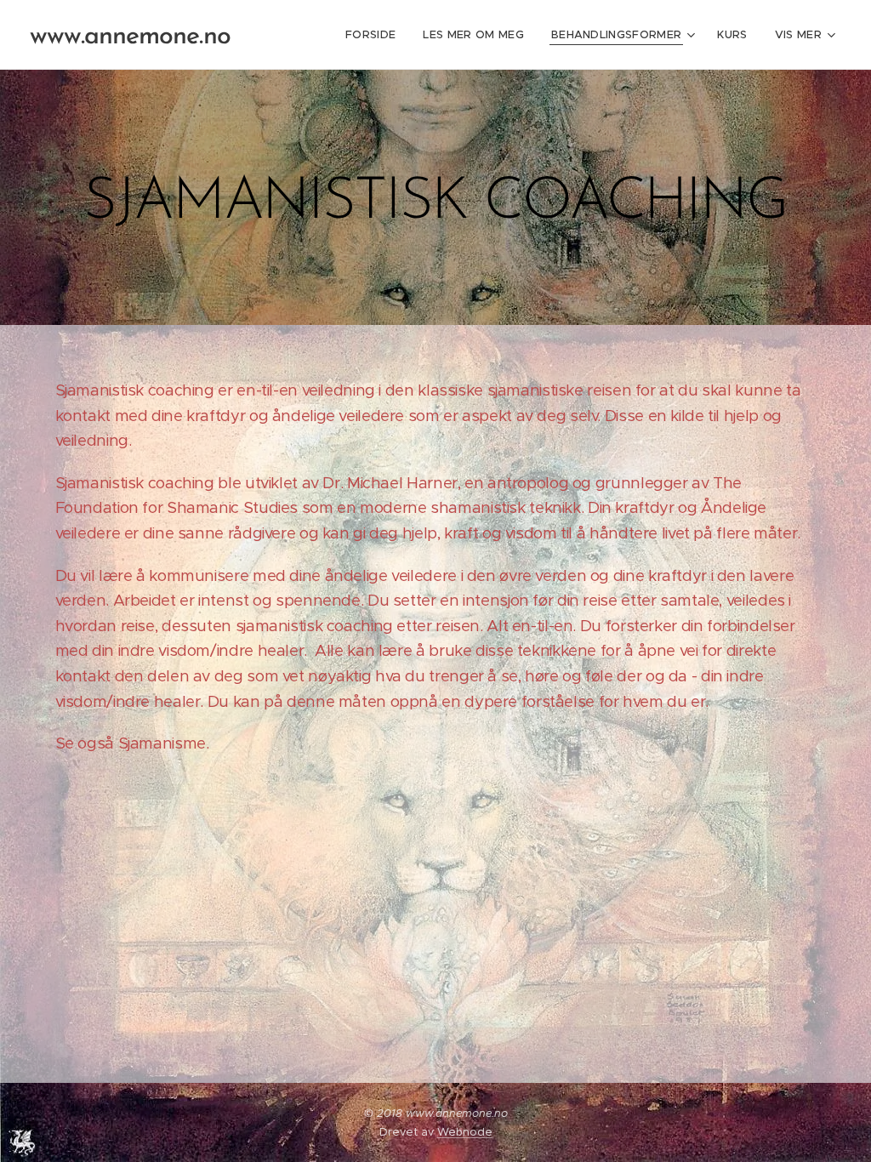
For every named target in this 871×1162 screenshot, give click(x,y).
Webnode (464, 1132)
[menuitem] (375, 35)
